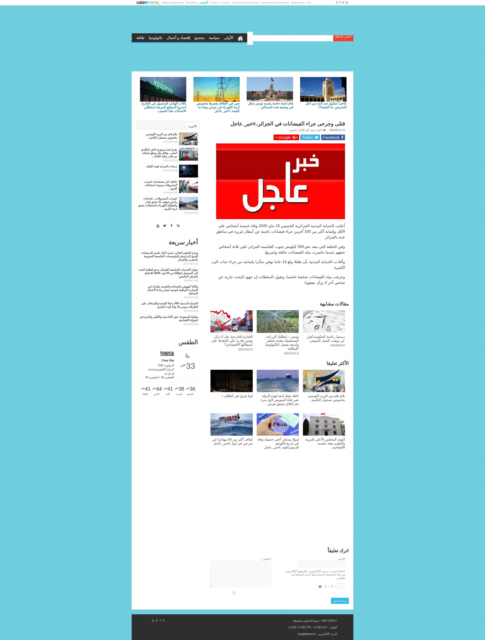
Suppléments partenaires (274, 2)
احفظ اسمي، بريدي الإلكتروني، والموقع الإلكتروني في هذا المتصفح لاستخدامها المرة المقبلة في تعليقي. (315, 574)
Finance (214, 2)
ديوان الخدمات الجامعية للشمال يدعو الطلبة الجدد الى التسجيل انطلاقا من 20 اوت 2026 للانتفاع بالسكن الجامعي (168, 273)
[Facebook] (340, 2)
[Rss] (337, 2)
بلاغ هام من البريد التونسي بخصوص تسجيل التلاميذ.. (326, 398)
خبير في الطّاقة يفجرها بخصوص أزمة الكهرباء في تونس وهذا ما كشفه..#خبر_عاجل (218, 107)
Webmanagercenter (173, 2)
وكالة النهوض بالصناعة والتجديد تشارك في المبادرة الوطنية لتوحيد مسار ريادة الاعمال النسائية (172, 290)
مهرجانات (178, 38)
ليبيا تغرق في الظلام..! (237, 396)
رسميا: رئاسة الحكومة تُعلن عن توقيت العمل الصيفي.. (326, 339)
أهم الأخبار (303, 130)
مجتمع (267, 38)
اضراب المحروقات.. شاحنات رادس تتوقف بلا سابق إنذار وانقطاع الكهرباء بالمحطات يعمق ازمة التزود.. (157, 203)
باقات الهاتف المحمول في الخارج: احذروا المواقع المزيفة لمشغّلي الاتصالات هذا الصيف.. (163, 107)
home (307, 37)
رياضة (194, 38)
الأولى (295, 38)
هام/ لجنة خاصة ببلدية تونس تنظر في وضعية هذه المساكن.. (270, 105)
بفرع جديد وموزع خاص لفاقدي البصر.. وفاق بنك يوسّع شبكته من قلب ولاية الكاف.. (159, 153)
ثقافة (207, 38)
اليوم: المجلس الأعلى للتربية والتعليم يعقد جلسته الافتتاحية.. (325, 443)
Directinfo (191, 2)
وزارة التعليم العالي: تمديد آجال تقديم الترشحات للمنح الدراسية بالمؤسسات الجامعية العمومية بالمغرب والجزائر (169, 256)
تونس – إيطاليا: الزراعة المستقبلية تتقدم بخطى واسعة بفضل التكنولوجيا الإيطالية (282, 342)
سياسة (281, 38)
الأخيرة (193, 126)
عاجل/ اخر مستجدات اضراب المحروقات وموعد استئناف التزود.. (160, 185)
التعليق (266, 558)
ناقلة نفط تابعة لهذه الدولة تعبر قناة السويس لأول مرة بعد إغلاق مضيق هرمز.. (280, 400)
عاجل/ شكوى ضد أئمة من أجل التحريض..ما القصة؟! (326, 105)
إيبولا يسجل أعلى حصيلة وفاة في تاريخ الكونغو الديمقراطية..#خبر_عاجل (278, 443)
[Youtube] (347, 2)
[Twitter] (343, 2)
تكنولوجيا (223, 38)
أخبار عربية (316, 130)
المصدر (203, 2)
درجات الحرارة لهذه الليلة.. (161, 166)
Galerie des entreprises (245, 2)
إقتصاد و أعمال (245, 38)
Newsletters (298, 2)
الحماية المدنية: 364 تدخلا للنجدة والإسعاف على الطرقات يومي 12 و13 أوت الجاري (169, 305)
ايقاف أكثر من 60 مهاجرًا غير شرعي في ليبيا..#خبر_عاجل (232, 441)
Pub (309, 2)
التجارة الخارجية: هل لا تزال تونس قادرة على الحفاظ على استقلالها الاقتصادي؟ (232, 340)
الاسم (341, 558)
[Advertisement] (278, 503)
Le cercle (226, 2)
